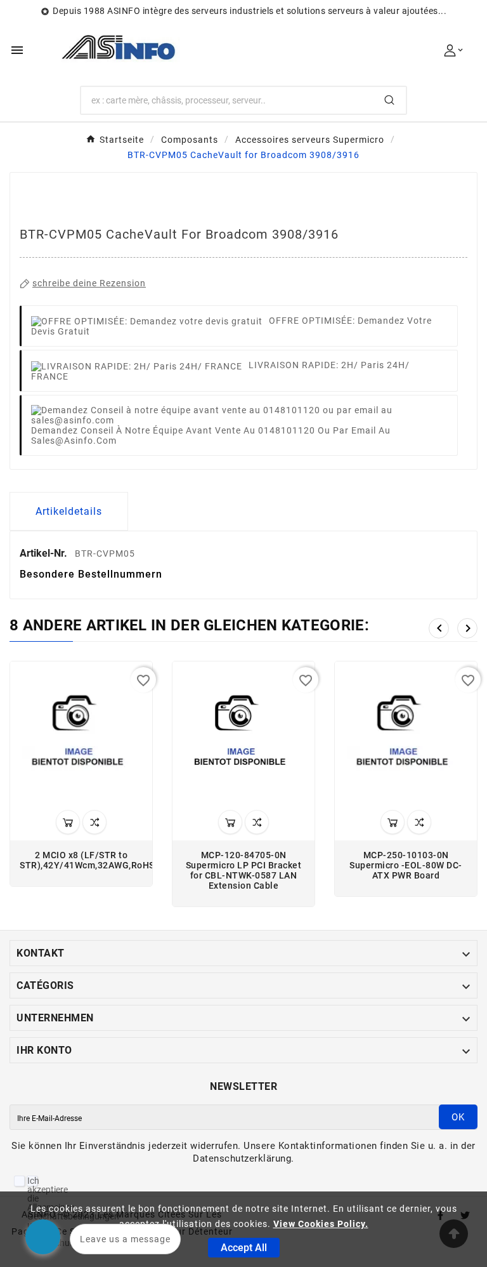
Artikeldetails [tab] (69, 511)
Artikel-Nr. (45, 553)
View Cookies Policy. (320, 1224)
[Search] (389, 100)
